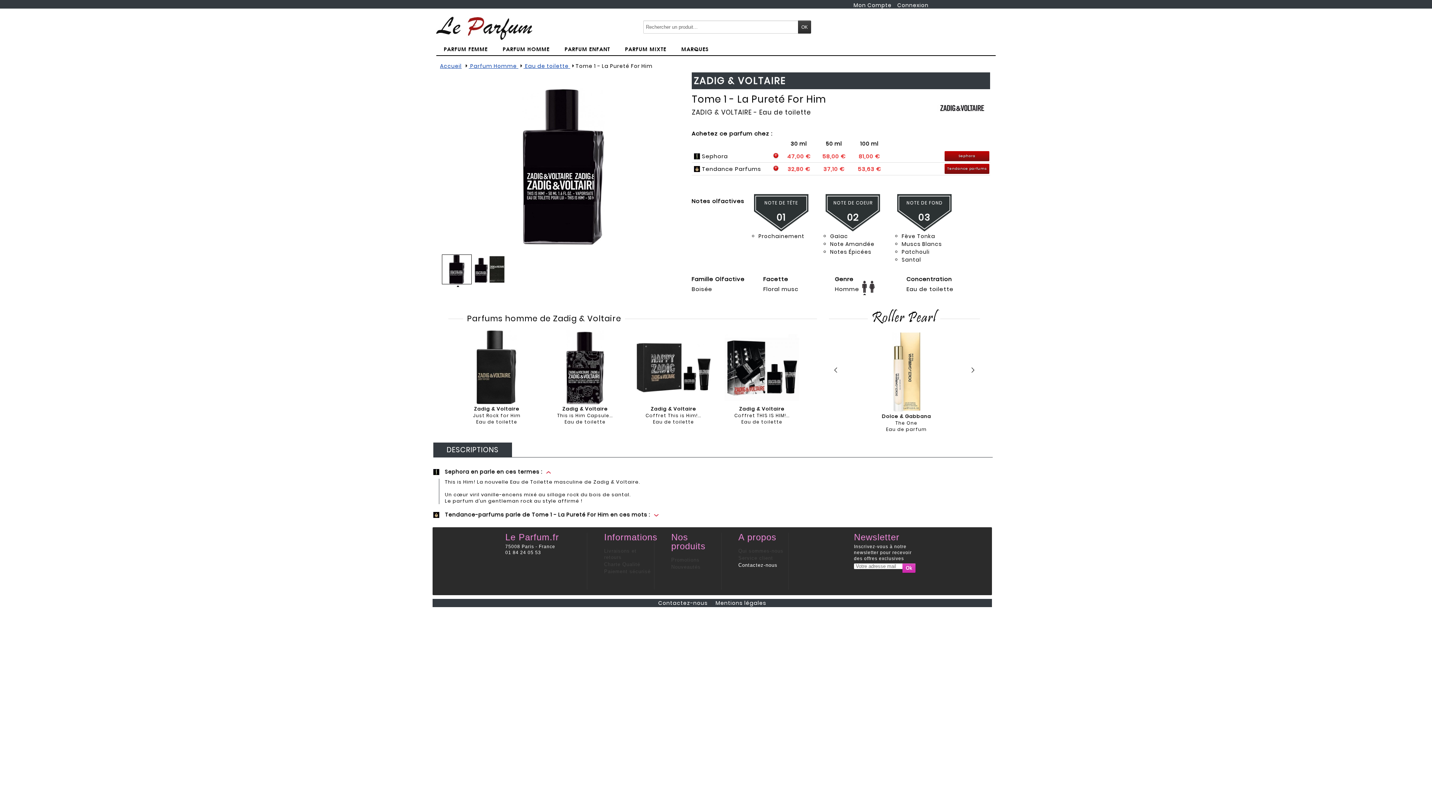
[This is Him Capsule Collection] (585, 367)
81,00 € (869, 156)
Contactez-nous (758, 565)
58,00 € (834, 156)
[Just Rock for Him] (496, 367)
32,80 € (799, 169)
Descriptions (473, 450)
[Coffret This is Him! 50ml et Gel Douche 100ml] (673, 367)
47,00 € (799, 156)
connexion (913, 5)
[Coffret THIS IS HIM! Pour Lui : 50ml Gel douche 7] (762, 367)
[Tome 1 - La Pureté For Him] (563, 166)
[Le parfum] (484, 28)
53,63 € (869, 169)
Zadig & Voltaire (722, 112)
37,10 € (834, 169)
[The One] (906, 372)
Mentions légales (741, 603)
